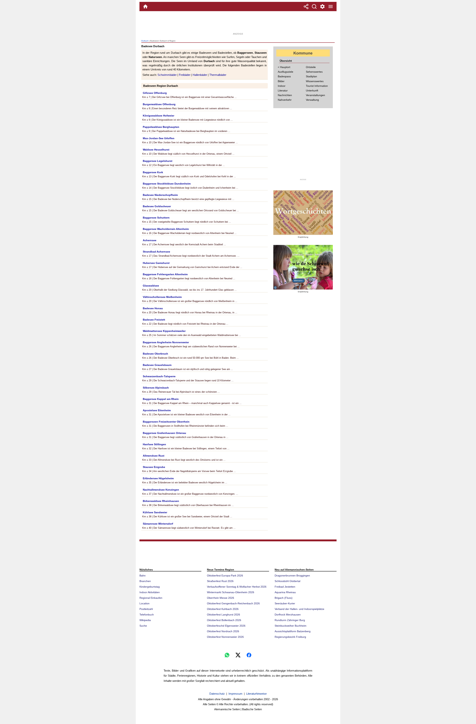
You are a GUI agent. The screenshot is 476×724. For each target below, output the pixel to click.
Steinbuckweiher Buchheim (290, 625)
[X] (238, 655)
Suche (143, 625)
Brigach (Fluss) (283, 597)
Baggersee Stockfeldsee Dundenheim (167, 183)
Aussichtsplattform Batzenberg (293, 631)
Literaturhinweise (256, 693)
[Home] (145, 6)
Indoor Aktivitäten (149, 592)
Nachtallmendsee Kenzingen (161, 489)
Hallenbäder (200, 74)
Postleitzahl (146, 608)
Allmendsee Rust (153, 455)
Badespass (284, 76)
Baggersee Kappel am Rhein (161, 398)
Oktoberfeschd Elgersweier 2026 (226, 625)
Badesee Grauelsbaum (157, 364)
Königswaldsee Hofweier (158, 115)
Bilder (281, 81)
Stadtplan (311, 76)
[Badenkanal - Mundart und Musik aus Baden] (303, 267)
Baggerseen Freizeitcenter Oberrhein (166, 421)
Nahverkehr (285, 99)
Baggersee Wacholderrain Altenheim (166, 228)
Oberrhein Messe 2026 (220, 597)
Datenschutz (217, 693)
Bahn (142, 575)
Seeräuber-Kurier (285, 603)
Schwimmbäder (167, 74)
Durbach (145, 41)
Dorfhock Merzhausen (288, 614)
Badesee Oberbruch (155, 353)
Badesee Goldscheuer (157, 206)
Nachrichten (285, 95)
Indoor (281, 85)
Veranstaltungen (315, 95)
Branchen (145, 581)
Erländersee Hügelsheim (158, 478)
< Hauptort (284, 67)
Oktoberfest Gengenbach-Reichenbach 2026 (233, 603)
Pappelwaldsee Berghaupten (161, 126)
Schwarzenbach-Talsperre (159, 376)
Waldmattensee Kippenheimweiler (164, 330)
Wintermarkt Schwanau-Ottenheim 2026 (230, 592)
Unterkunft (312, 90)
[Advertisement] (238, 23)
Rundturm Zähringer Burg (290, 620)
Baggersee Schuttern (156, 217)
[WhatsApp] (227, 655)
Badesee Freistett (154, 319)
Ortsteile (311, 67)
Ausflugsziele (285, 71)
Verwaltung (312, 99)
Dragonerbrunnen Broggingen (292, 575)
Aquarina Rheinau (285, 592)
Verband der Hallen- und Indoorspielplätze (299, 608)
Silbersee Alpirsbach (156, 387)
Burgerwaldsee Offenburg (159, 104)
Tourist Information (317, 85)
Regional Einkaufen (150, 597)
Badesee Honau (153, 308)
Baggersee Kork (153, 172)
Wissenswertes (315, 81)
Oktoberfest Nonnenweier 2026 (225, 636)
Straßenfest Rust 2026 (220, 581)
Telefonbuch (146, 614)
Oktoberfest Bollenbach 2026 (224, 620)
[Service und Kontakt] (322, 6)
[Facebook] (249, 655)
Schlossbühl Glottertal (287, 581)
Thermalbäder (217, 74)
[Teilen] (306, 6)
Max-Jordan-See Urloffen (158, 138)
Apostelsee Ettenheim (157, 410)
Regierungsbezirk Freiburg (290, 636)
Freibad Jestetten (285, 586)
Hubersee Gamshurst (156, 262)
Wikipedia (145, 620)
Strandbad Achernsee (156, 251)
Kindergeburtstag (149, 586)
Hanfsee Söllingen (154, 444)
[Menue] (331, 6)
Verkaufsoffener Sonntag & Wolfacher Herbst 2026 (236, 586)
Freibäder (184, 74)
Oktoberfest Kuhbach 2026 (223, 608)
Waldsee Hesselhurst (156, 149)
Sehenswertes (314, 71)
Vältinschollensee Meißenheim (162, 296)
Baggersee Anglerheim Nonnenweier (166, 342)
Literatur (283, 90)
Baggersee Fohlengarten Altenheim (165, 274)
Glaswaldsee (151, 285)
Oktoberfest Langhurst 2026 (223, 614)
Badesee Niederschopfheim (160, 194)
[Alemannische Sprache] (303, 212)
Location (144, 603)
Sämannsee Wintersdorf (158, 523)
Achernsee (149, 240)
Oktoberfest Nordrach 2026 (223, 631)
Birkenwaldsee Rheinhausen (161, 501)
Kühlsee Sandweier (155, 512)
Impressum (235, 693)
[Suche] (314, 6)
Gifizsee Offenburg (155, 92)
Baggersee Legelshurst (157, 160)
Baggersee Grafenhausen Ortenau (164, 433)
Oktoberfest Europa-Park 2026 (225, 575)
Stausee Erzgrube (154, 467)
